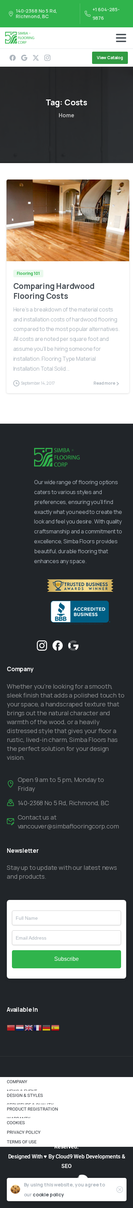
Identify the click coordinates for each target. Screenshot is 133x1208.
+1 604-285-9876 (106, 13)
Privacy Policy (24, 1132)
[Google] (24, 58)
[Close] (119, 1189)
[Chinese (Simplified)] (11, 1027)
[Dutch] (20, 1027)
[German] (46, 1027)
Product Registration (32, 1109)
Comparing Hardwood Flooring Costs (53, 291)
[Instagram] (47, 58)
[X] (36, 58)
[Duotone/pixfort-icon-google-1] (73, 645)
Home (66, 115)
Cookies (16, 1122)
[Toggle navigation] (121, 38)
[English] (29, 1027)
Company (17, 1081)
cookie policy (48, 1194)
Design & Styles (25, 1095)
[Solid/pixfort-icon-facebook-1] (57, 645)
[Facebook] (12, 58)
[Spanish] (55, 1027)
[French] (37, 1027)
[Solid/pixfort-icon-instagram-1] (42, 645)
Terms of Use (21, 1141)
